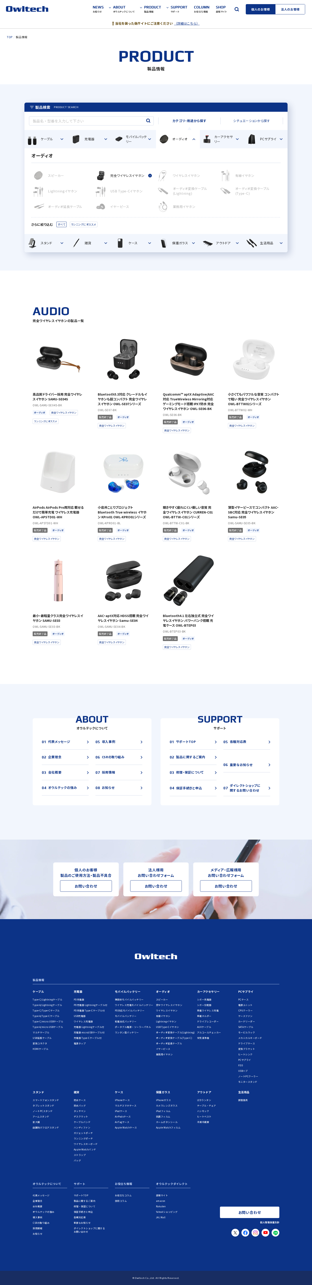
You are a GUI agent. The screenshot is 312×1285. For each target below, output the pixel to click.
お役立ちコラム (123, 1195)
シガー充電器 (204, 999)
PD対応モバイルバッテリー (130, 1010)
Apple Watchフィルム (168, 1127)
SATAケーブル (245, 1027)
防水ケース (80, 1100)
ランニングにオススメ (83, 224)
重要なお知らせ (82, 1222)
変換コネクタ (40, 1043)
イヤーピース (163, 1049)
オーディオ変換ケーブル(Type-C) (174, 1038)
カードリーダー (246, 1021)
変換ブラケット (246, 1049)
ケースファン (245, 1016)
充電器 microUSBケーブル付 (89, 1032)
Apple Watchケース (126, 1127)
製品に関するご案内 (84, 1201)
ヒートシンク (245, 1054)
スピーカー (162, 999)
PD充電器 (79, 999)
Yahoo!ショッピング (167, 1211)
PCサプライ (246, 991)
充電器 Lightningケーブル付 (89, 1027)
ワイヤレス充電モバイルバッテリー (134, 1005)
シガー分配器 (204, 1005)
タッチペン (80, 1111)
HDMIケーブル (40, 1049)
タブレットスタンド (43, 1105)
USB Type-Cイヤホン (167, 1027)
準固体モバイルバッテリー (129, 999)
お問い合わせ (86, 886)
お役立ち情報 (123, 1184)
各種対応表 (80, 1217)
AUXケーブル (204, 1027)
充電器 (78, 991)
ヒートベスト (204, 1116)
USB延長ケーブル (42, 1038)
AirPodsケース (123, 1116)
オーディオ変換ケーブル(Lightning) (175, 1032)
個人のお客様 (260, 9)
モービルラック (246, 1032)
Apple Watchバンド (85, 1149)
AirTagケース (122, 1122)
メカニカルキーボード (250, 1038)
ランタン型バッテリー (127, 1032)
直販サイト (162, 1195)
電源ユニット (245, 1005)
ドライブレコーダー (208, 1021)
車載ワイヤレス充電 (208, 1010)
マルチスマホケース (126, 1105)
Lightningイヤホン (166, 1021)
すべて (61, 224)
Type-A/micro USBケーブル (48, 1027)
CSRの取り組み (41, 1222)
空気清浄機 (203, 1038)
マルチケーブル (41, 1032)
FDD (240, 1065)
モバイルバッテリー (128, 991)
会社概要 (37, 1206)
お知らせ (37, 1233)
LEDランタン (204, 1100)
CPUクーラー (245, 1010)
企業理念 (37, 1201)
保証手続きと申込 (83, 1211)
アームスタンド (41, 1116)
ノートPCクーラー (248, 1076)
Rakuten (161, 1206)
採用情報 (37, 1228)
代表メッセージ (41, 1195)
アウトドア (204, 1092)
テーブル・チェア (206, 1105)
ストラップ (80, 1155)
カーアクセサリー (208, 991)
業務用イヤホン (164, 1054)
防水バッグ (80, 1105)
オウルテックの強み (43, 1211)
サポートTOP (81, 1195)
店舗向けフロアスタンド (46, 1127)
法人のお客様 (290, 9)
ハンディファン (82, 1127)
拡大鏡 (36, 1122)
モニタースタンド (247, 1081)
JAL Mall (161, 1217)
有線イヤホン (163, 1016)
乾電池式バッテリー (126, 1021)
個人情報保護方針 (269, 1222)
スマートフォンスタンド (46, 1100)
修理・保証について (84, 1206)
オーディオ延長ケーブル (169, 1043)
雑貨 (76, 1092)
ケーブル (38, 991)
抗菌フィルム (163, 1116)
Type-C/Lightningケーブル (47, 999)
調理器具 (243, 1100)
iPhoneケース (122, 1100)
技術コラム (121, 1201)
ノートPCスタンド (43, 1111)
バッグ (77, 1160)
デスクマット (81, 1116)
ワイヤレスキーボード (86, 1144)
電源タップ (80, 1043)
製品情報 (38, 980)
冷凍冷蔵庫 (203, 1122)
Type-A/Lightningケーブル (47, 1005)
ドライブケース (246, 1043)
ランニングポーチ (83, 1138)
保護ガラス (163, 1092)
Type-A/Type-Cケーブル (46, 1016)
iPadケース (121, 1111)
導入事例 (37, 1217)
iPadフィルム (163, 1111)
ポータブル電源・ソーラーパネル (133, 1027)
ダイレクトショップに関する (89, 1229)
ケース (119, 1092)
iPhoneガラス (163, 1100)
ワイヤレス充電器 (83, 1021)
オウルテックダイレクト (172, 1184)
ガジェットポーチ (83, 1133)
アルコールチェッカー (209, 1032)
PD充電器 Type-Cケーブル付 (89, 1010)
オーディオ (163, 991)
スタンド (38, 1092)
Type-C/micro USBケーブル (48, 1021)
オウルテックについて (47, 1184)
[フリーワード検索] (236, 9)
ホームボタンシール (167, 1122)
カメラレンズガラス (167, 1105)
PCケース (243, 999)
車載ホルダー (204, 1016)
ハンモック (203, 1111)
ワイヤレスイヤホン (167, 1010)
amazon (160, 1201)
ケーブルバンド (82, 1122)
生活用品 (244, 1092)
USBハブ (243, 1070)
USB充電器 (80, 1016)
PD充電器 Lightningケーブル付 (90, 1005)
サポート (79, 1184)
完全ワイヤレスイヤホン (169, 1005)
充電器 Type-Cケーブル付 (88, 1038)
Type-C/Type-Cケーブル (46, 1010)
